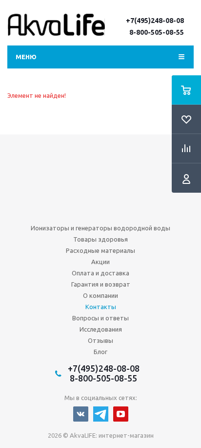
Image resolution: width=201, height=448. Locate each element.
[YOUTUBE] (120, 414)
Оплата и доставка (100, 272)
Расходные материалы (100, 250)
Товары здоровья (100, 239)
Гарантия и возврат (100, 284)
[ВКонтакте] (80, 414)
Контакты (100, 306)
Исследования (101, 329)
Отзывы (100, 340)
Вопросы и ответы (100, 317)
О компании (100, 295)
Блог (100, 351)
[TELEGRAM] (100, 414)
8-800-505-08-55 (156, 32)
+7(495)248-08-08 (155, 20)
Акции (100, 261)
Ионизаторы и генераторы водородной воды (100, 227)
